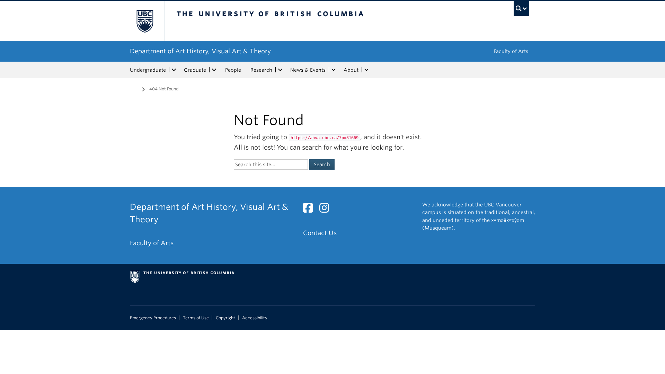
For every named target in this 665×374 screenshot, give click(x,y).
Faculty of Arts (511, 51)
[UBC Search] (521, 8)
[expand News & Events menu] (333, 70)
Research (261, 70)
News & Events (308, 70)
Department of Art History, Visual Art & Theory (200, 51)
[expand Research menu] (280, 70)
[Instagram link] (326, 209)
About (351, 70)
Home (134, 88)
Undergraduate (148, 70)
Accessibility (254, 317)
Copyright (225, 317)
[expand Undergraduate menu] (174, 70)
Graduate (195, 70)
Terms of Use (196, 317)
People (233, 70)
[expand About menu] (366, 70)
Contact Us (320, 233)
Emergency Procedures (153, 317)
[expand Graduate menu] (214, 70)
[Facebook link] (310, 209)
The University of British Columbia (145, 21)
